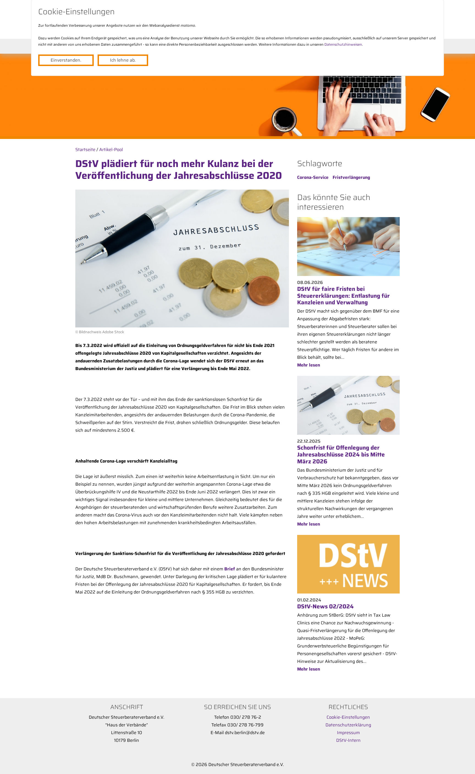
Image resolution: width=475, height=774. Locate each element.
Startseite (85, 149)
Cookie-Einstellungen (348, 717)
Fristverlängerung (351, 177)
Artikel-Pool (111, 149)
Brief (229, 568)
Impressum (348, 732)
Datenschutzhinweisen (343, 44)
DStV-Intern (348, 740)
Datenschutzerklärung (348, 724)
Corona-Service (312, 177)
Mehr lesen (308, 365)
